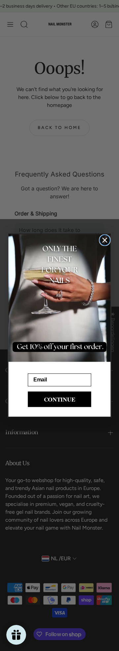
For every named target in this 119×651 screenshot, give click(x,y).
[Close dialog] (104, 240)
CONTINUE (59, 399)
